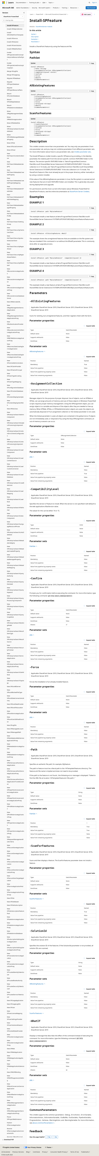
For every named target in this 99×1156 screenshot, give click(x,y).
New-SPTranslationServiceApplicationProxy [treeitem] (15, 964)
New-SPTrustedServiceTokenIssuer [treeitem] (15, 994)
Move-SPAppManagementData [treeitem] (15, 112)
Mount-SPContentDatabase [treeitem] (13, 95)
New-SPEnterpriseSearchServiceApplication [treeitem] (15, 656)
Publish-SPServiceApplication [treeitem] (13, 1124)
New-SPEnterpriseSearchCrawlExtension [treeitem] (15, 483)
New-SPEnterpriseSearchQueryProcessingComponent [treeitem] (15, 598)
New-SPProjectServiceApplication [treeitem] (15, 823)
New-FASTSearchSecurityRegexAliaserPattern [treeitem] (15, 254)
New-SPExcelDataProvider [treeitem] (15, 704)
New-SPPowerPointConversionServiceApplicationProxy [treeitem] (15, 798)
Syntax (33, 34)
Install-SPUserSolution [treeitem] (14, 45)
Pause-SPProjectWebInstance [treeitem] (14, 1118)
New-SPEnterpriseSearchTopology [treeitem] (15, 680)
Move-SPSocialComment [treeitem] (15, 146)
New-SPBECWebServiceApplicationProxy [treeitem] (15, 338)
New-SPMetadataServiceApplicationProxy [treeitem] (15, 754)
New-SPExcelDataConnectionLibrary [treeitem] (15, 698)
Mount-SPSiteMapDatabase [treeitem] (13, 101)
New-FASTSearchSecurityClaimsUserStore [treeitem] (15, 230)
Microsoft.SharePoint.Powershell (55, 14)
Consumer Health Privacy (58, 1152)
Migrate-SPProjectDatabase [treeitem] (13, 83)
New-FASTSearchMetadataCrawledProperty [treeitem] (15, 172)
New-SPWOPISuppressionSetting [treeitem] (15, 1078)
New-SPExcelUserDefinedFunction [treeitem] (15, 719)
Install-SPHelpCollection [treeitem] (14, 29)
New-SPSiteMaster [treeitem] (13, 902)
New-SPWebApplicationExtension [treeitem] (15, 1066)
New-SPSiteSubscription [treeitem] (15, 905)
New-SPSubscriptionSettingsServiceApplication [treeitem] (15, 939)
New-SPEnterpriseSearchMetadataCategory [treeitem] (15, 540)
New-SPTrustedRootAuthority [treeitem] (14, 979)
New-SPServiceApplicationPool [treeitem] (15, 885)
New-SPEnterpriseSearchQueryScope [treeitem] (15, 606)
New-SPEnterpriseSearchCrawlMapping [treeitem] (15, 491)
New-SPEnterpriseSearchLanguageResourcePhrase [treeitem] (15, 524)
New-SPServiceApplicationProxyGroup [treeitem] (15, 892)
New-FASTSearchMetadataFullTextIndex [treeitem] (15, 189)
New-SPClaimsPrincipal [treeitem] (14, 370)
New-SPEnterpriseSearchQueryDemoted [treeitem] (15, 581)
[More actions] (94, 14)
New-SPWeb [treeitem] (11, 1049)
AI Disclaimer (6, 1152)
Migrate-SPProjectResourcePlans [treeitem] (14, 89)
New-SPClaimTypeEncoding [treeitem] (14, 375)
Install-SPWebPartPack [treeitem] (14, 49)
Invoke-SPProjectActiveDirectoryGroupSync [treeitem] (15, 65)
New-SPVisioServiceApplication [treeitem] (15, 1036)
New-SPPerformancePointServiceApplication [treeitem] (15, 763)
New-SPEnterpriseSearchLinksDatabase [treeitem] (15, 532)
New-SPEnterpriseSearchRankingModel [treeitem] (15, 623)
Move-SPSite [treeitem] (11, 143)
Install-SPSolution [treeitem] (12, 42)
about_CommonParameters (42, 1123)
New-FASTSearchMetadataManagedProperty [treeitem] (15, 205)
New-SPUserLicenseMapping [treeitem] (14, 1012)
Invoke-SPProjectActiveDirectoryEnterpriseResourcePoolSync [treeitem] (15, 56)
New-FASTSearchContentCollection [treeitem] (15, 156)
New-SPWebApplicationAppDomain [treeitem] (15, 1058)
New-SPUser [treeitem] (11, 1007)
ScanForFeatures (36, 899)
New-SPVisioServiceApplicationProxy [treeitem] (15, 1043)
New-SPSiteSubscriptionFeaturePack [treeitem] (15, 911)
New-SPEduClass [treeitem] (12, 409)
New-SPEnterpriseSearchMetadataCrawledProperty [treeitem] (15, 548)
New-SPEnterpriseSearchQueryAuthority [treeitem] (15, 573)
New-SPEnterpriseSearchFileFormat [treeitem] (15, 507)
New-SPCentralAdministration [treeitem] (15, 362)
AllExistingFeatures (37, 351)
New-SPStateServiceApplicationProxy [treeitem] (15, 925)
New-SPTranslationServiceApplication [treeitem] (15, 956)
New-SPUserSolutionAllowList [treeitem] (15, 1024)
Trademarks (85, 1152)
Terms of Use (74, 1152)
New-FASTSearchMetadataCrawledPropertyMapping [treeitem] (15, 180)
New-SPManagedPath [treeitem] (14, 732)
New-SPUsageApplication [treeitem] (15, 1000)
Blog (27, 1152)
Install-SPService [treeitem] (12, 38)
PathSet (33, 546)
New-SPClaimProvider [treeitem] (14, 366)
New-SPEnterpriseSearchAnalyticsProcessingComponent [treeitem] (15, 423)
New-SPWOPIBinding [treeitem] (14, 1072)
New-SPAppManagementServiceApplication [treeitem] (15, 307)
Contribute (36, 1152)
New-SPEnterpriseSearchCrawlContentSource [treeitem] (15, 458)
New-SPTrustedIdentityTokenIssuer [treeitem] (15, 972)
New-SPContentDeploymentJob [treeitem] (15, 396)
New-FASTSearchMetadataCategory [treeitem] (15, 164)
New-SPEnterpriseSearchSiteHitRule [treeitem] (15, 672)
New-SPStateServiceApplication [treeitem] (15, 918)
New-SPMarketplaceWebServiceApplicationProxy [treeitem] (15, 738)
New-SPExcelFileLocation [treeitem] (15, 707)
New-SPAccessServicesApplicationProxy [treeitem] (15, 287)
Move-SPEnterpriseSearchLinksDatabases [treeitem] (15, 129)
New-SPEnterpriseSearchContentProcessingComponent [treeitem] (15, 441)
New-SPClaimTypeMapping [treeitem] (14, 380)
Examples (34, 39)
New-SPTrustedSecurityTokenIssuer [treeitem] (15, 986)
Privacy (44, 1152)
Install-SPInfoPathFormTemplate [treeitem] (15, 34)
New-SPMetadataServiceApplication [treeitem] (15, 746)
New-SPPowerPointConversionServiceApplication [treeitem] (15, 790)
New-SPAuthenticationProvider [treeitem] (15, 323)
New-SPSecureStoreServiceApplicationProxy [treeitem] (15, 870)
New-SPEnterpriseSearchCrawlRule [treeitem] (15, 499)
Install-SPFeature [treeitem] (12, 25)
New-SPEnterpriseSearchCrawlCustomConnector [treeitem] (15, 466)
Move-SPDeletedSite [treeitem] (13, 123)
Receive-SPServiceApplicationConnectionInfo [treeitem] (15, 1131)
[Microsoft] (3, 2)
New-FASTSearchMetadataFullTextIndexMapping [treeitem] (15, 197)
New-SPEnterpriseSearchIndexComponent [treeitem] (15, 516)
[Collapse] (24, 12)
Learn (32, 14)
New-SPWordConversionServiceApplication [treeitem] (15, 1086)
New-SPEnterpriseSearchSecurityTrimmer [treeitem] (15, 647)
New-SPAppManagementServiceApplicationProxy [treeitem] (15, 316)
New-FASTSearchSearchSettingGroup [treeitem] (15, 222)
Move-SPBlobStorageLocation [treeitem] (14, 118)
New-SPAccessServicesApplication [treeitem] (15, 279)
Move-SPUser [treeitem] (11, 150)
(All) (31, 457)
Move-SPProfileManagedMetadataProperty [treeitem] (15, 137)
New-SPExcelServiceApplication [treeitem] (15, 712)
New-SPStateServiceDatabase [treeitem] (15, 932)
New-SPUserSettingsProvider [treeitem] (14, 1018)
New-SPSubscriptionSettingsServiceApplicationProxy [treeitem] (15, 947)
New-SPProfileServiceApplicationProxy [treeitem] (15, 814)
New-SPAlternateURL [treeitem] (13, 302)
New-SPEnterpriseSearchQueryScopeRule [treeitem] (15, 614)
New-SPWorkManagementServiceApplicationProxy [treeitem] (15, 1111)
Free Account (91, 8)
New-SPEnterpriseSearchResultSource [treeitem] (15, 639)
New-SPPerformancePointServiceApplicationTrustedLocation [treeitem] (15, 780)
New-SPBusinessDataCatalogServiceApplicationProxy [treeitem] (15, 354)
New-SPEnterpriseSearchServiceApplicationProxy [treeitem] (15, 664)
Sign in (94, 2)
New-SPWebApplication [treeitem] (14, 1052)
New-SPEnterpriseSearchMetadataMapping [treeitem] (15, 565)
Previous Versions (18, 1152)
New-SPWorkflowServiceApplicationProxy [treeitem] (15, 1094)
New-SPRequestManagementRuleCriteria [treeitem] (15, 839)
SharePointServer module (44, 26)
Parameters (35, 42)
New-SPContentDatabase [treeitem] (15, 391)
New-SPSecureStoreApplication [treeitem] (15, 846)
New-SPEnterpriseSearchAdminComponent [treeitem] (15, 414)
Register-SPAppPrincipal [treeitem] (15, 1137)
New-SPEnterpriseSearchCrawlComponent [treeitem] (15, 450)
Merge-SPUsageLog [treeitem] (13, 75)
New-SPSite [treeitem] (10, 898)
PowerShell (39, 14)
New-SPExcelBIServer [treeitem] (14, 686)
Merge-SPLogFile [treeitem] (12, 71)
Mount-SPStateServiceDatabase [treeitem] (15, 106)
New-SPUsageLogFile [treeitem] (13, 1004)
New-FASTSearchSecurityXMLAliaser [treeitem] (15, 263)
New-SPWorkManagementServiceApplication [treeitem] (15, 1102)
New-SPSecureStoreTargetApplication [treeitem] (15, 878)
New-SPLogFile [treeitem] (11, 725)
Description (35, 37)
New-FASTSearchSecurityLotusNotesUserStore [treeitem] (15, 238)
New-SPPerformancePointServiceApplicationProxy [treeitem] (15, 771)
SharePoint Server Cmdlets (79, 191)
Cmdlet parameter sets (82, 152)
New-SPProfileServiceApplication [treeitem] (15, 806)
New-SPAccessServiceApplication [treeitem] (15, 271)
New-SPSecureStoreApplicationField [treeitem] (15, 853)
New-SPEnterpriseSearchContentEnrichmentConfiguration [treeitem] (15, 432)
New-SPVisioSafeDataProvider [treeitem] (15, 1030)
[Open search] (89, 2)
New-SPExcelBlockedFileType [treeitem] (14, 691)
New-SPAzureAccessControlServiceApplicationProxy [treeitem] (15, 330)
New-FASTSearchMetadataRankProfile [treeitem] (15, 213)
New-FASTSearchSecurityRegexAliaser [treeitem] (15, 246)
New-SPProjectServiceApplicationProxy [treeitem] (15, 831)
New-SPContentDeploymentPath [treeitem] (15, 403)
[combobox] (13, 16)
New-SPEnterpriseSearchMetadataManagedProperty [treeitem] (15, 557)
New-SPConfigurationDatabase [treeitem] (15, 386)
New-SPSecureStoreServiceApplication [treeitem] (15, 861)
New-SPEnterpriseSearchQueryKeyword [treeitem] (15, 590)
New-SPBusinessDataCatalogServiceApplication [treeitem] (15, 346)
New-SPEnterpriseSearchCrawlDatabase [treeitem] (15, 474)
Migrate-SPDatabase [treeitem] (13, 78)
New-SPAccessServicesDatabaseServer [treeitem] (15, 296)
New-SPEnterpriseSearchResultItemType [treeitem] (15, 631)
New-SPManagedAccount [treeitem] (15, 729)
